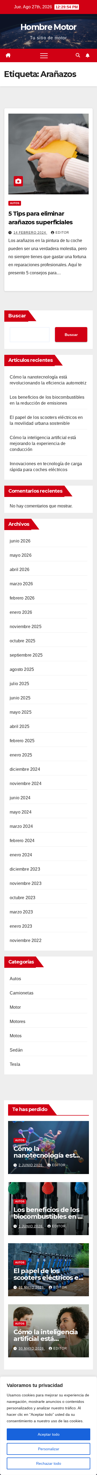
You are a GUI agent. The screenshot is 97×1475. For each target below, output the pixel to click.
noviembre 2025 (25, 626)
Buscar (17, 316)
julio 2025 (19, 683)
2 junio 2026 (31, 1165)
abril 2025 (19, 726)
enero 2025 (21, 755)
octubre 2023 (22, 897)
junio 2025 (20, 698)
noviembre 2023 (25, 883)
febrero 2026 (22, 598)
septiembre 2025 (26, 655)
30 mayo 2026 (32, 1348)
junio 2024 (20, 798)
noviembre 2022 (25, 940)
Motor (15, 1007)
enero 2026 (21, 612)
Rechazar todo (48, 1463)
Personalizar (48, 1449)
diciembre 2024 (25, 769)
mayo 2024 (21, 812)
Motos (16, 1035)
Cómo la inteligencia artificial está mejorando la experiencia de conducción (43, 443)
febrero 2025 (22, 740)
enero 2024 (21, 855)
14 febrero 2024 (30, 232)
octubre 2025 (22, 641)
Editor (62, 232)
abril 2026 (19, 569)
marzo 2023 (21, 912)
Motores (17, 1021)
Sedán (16, 1050)
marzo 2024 (21, 826)
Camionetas (21, 993)
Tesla (15, 1064)
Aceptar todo (49, 1434)
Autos (14, 203)
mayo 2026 (21, 555)
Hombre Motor (48, 27)
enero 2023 (21, 926)
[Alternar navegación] (44, 55)
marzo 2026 (21, 583)
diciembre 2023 (25, 869)
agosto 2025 (22, 669)
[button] (78, 55)
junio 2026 (20, 541)
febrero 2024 (22, 840)
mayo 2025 (21, 712)
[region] (48, 1425)
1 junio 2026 (31, 1226)
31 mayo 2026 (32, 1287)
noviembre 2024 (25, 783)
